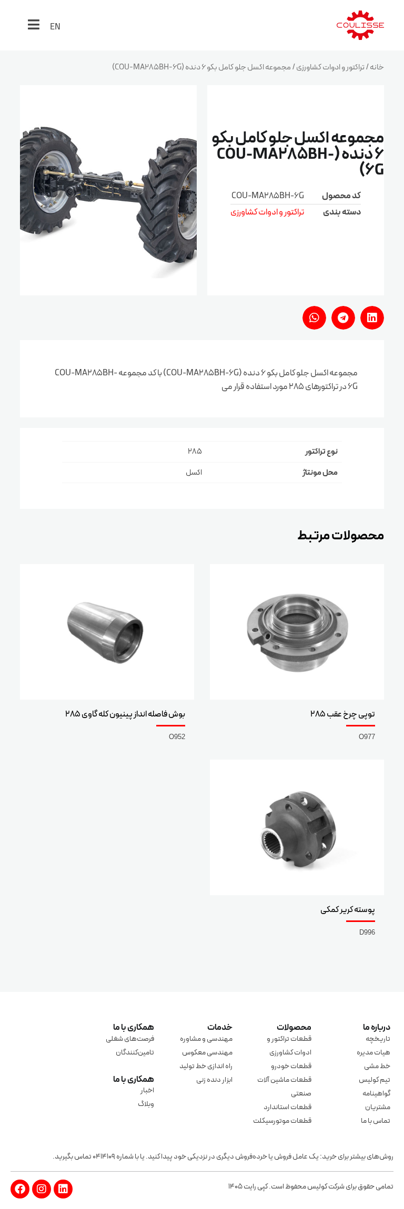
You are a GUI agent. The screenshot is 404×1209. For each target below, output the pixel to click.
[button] (372, 318)
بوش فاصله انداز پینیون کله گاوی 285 (125, 714)
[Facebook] (20, 1189)
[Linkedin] (63, 1189)
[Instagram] (41, 1189)
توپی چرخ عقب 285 (342, 714)
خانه (377, 68)
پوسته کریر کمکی (347, 910)
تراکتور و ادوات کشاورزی (330, 68)
